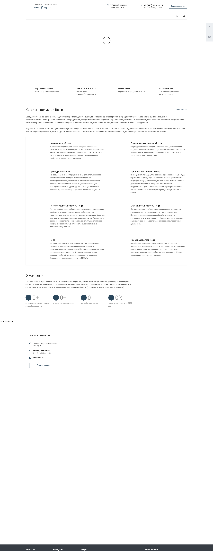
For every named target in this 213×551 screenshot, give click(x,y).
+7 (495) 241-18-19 (153, 5)
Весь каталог (181, 110)
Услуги (84, 550)
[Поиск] (183, 16)
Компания (30, 550)
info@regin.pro (38, 358)
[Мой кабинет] (176, 16)
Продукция (58, 550)
